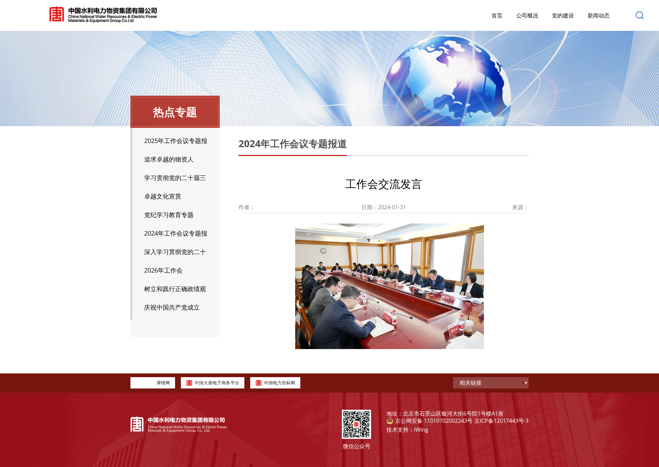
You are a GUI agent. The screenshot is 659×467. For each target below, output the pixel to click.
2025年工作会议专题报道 (175, 143)
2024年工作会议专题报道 (175, 235)
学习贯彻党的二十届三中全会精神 (175, 180)
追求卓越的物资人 (169, 159)
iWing (421, 429)
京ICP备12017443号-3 (501, 420)
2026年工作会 (163, 270)
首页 (497, 15)
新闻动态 (599, 15)
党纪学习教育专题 (169, 215)
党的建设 (563, 15)
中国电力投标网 (279, 383)
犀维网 (163, 383)
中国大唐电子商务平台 (217, 383)
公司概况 (527, 15)
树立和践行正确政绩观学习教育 (175, 291)
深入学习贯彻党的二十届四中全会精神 (175, 254)
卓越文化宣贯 (162, 196)
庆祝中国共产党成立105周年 (172, 309)
